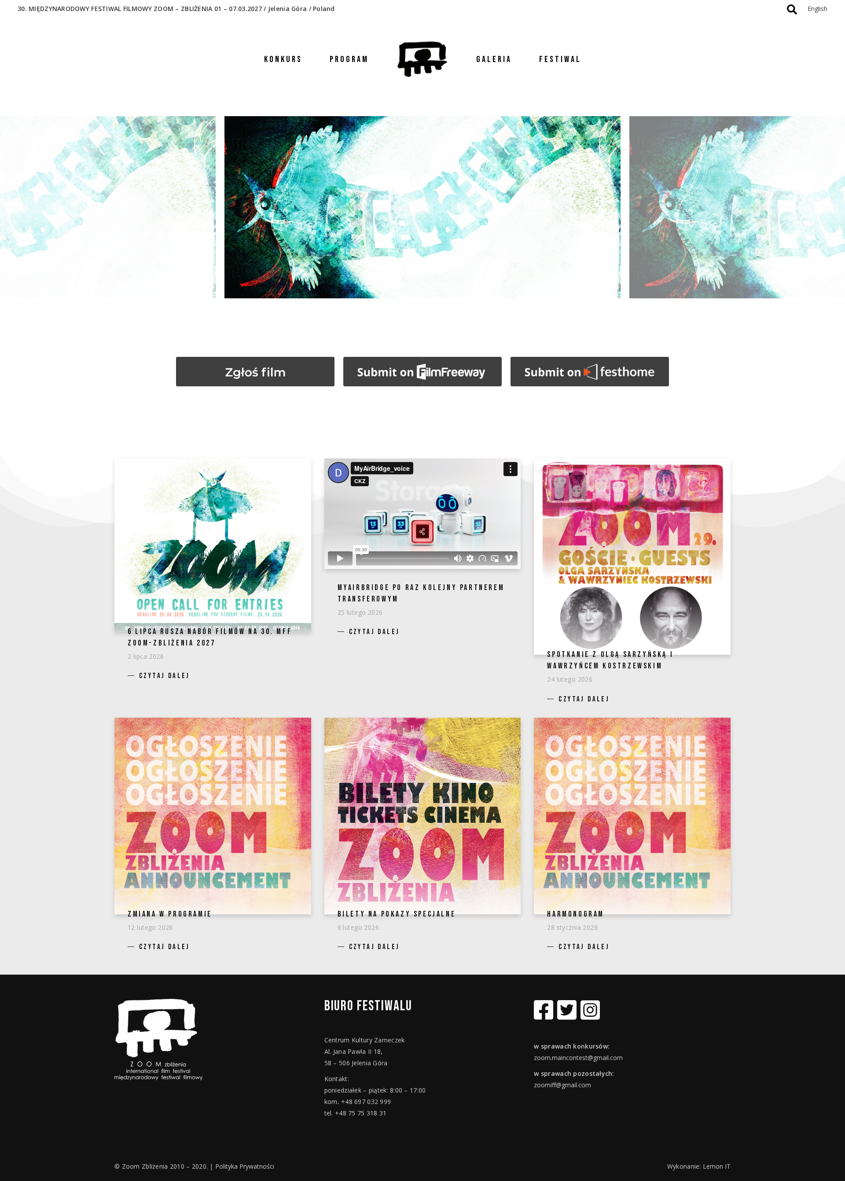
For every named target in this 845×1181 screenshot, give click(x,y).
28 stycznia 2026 (572, 927)
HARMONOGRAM (575, 914)
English (817, 8)
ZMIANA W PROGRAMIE (170, 914)
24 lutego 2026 (569, 679)
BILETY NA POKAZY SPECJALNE (397, 914)
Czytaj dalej (164, 675)
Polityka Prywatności (244, 1166)
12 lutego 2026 (150, 927)
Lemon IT (717, 1166)
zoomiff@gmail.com (562, 1085)
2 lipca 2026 (146, 656)
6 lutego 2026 (358, 927)
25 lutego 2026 (360, 612)
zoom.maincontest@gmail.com (578, 1057)
